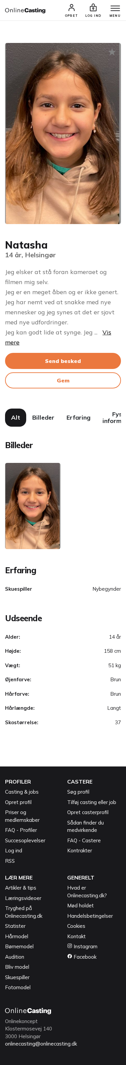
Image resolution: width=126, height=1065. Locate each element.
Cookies (76, 926)
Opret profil (18, 802)
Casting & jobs (22, 792)
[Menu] (115, 8)
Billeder (43, 417)
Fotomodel (18, 987)
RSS (10, 861)
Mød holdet (80, 905)
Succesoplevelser (25, 840)
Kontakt (76, 936)
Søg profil (78, 792)
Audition (14, 957)
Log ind (13, 850)
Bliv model (17, 967)
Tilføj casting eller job (91, 802)
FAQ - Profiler (21, 830)
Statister (15, 926)
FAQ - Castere (84, 840)
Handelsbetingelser (90, 916)
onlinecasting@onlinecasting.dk (41, 1044)
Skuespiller (17, 977)
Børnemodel (19, 946)
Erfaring (78, 417)
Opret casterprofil (88, 812)
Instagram (84, 946)
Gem (63, 380)
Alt (15, 417)
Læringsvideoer (23, 898)
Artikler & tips (20, 888)
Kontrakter (79, 850)
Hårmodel (16, 936)
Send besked (63, 361)
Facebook (84, 957)
